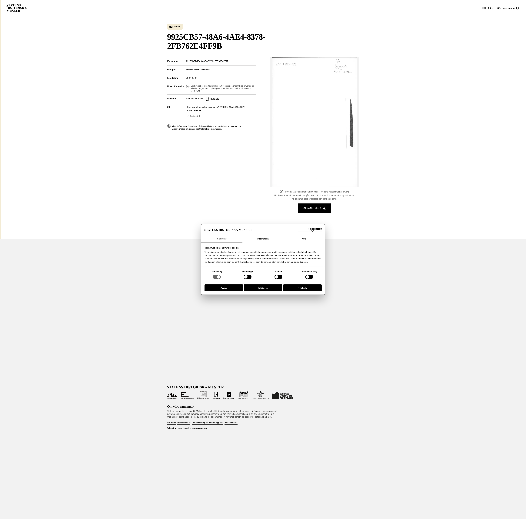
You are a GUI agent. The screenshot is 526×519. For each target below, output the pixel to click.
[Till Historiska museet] (216, 395)
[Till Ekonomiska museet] (187, 395)
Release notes (231, 422)
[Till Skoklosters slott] (243, 395)
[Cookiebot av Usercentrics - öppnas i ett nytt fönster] (310, 230)
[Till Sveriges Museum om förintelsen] (282, 395)
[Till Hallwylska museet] (203, 395)
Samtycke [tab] (222, 239)
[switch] (247, 277)
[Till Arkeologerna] (172, 395)
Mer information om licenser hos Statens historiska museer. (197, 129)
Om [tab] (304, 239)
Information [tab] (263, 239)
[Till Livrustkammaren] (229, 395)
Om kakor (171, 422)
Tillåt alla (302, 288)
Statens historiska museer (198, 70)
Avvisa (224, 288)
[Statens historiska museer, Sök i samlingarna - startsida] (16, 8)
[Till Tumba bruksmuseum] (260, 395)
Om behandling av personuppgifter (207, 422)
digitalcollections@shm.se (195, 428)
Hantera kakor (183, 422)
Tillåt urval (263, 288)
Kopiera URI (195, 116)
